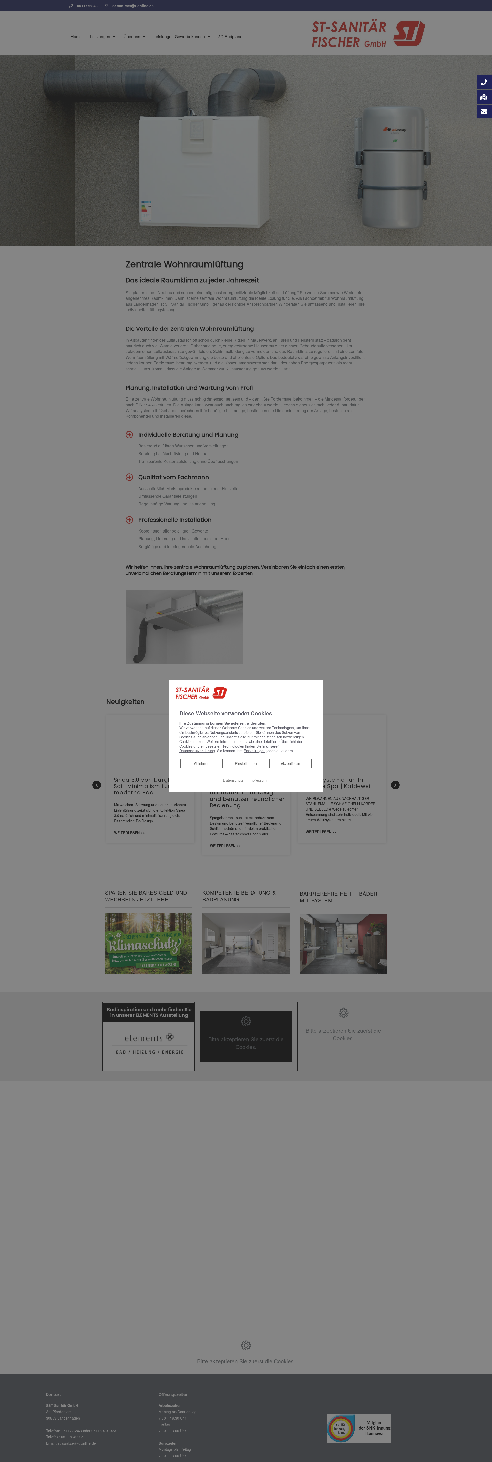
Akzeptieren (290, 763)
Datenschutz (233, 780)
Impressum (258, 780)
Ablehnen (201, 763)
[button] (484, 82)
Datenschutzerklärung (197, 750)
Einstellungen (246, 763)
